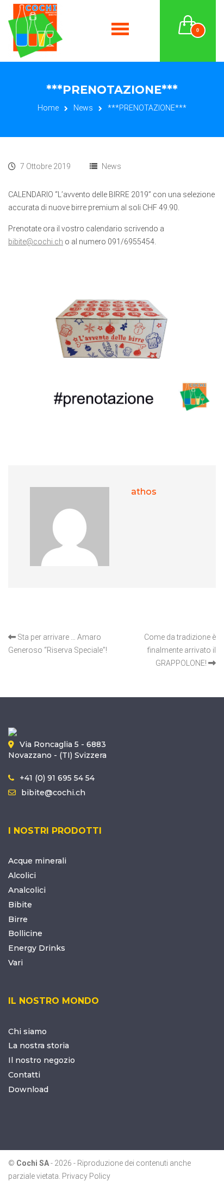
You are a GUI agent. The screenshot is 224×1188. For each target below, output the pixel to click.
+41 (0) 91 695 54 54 (57, 778)
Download (28, 1089)
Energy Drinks (36, 948)
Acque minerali (37, 861)
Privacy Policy (86, 1176)
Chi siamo (27, 1031)
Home (48, 107)
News (83, 107)
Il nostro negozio (41, 1060)
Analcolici (27, 890)
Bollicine (25, 933)
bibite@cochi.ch (35, 241)
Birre (18, 919)
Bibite (20, 905)
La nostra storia (38, 1045)
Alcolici (22, 875)
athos (144, 491)
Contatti (24, 1075)
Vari (15, 963)
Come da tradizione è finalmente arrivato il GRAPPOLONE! (180, 650)
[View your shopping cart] (188, 18)
